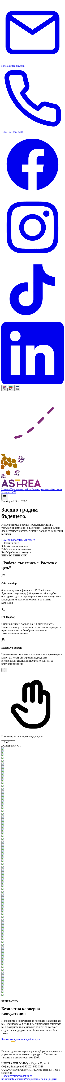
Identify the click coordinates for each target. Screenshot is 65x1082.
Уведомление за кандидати (41, 1078)
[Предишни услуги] (2, 670)
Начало (5, 489)
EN (4, 389)
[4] (13, 740)
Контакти (56, 489)
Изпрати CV (8, 492)
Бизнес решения (41, 489)
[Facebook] (32, 194)
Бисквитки (18, 1078)
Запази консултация (13, 1039)
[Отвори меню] (4, 497)
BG (10, 389)
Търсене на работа (21, 489)
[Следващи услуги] (5, 670)
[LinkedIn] (32, 383)
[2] (7, 740)
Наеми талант (27, 539)
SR (17, 389)
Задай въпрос (33, 1039)
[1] (3, 740)
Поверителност (10, 1075)
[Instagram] (32, 257)
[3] (10, 740)
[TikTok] (32, 320)
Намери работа (10, 539)
